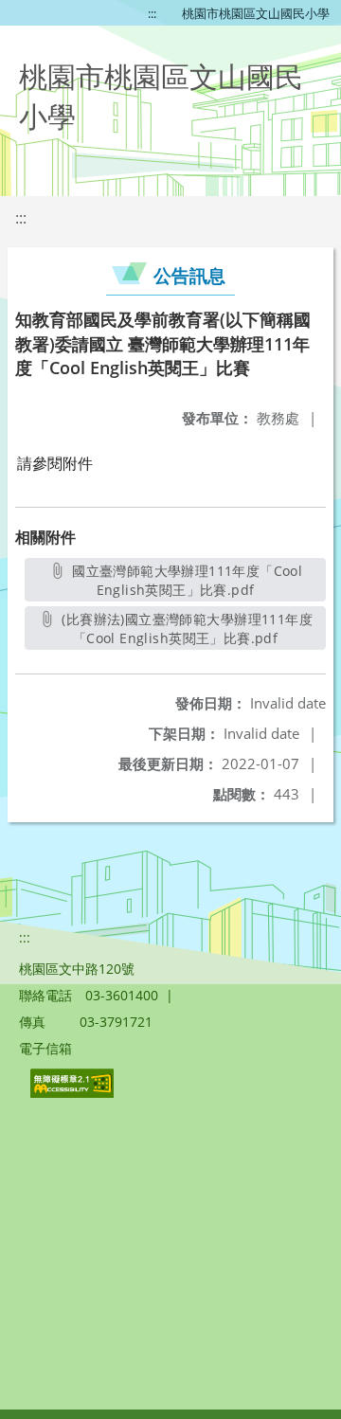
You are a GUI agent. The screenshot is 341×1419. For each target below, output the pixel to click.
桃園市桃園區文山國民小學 (256, 13)
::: (152, 13)
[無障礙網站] (74, 1093)
